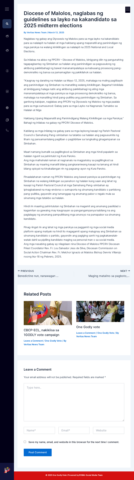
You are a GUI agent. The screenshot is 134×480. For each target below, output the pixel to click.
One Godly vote (88, 327)
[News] (7, 120)
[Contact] (7, 130)
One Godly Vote (53, 340)
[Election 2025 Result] (7, 50)
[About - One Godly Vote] (7, 70)
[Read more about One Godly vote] (100, 311)
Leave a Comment (33, 340)
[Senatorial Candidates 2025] (7, 91)
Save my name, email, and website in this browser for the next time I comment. (73, 441)
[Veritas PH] (7, 107)
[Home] (7, 36)
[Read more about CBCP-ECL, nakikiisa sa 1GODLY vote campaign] (48, 312)
